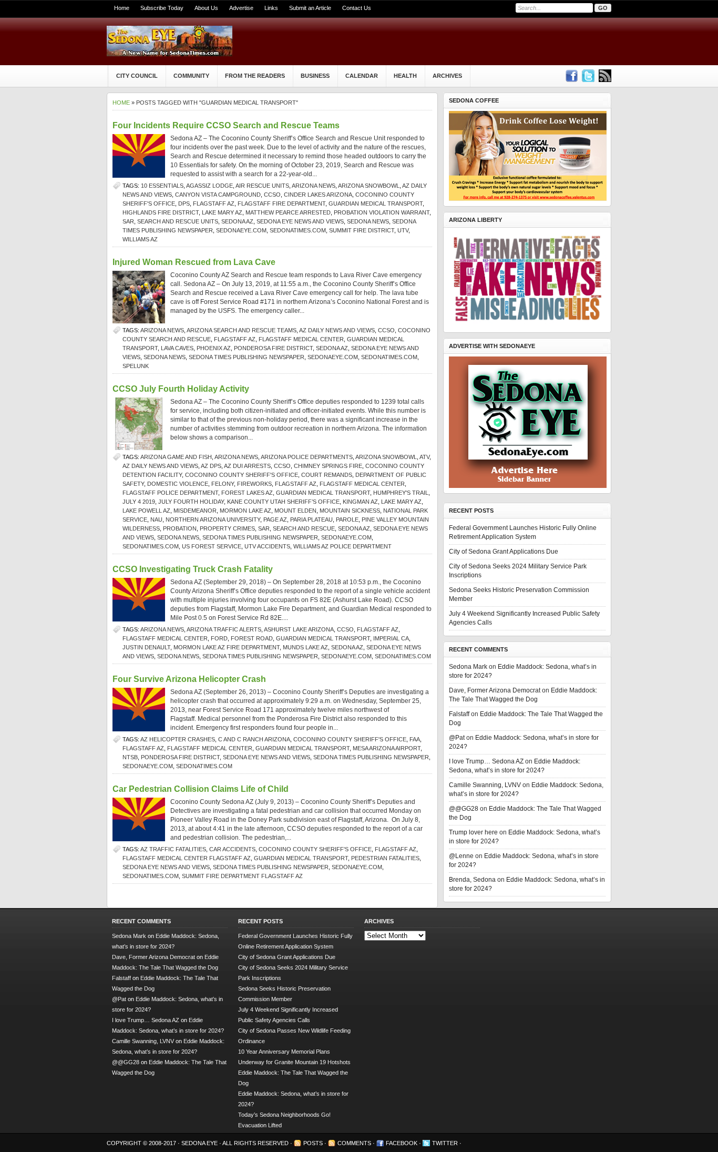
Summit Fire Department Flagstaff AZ (242, 876)
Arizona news (313, 185)
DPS (184, 203)
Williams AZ (140, 239)
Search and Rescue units (177, 221)
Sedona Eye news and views (300, 221)
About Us (206, 8)
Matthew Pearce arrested (288, 212)
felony (222, 484)
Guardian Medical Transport (376, 203)
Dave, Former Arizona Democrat (494, 690)
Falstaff (459, 714)
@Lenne (461, 856)
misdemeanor (195, 510)
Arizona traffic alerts (224, 629)
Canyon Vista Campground (218, 194)
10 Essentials (162, 185)
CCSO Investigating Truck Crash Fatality (192, 569)
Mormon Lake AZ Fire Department (226, 647)
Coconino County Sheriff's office (241, 475)
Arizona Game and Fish (176, 457)
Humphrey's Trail (400, 493)
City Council (137, 76)
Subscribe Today (161, 8)
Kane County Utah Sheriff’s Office (283, 501)
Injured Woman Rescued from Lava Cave (193, 262)
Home (121, 8)
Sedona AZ (237, 221)
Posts (313, 1143)
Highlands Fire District (160, 212)
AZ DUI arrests (247, 466)
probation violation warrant (381, 212)
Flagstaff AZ (213, 203)
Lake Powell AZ (146, 510)
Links (271, 8)
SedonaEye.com (241, 230)
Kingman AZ (360, 501)
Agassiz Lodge (209, 185)
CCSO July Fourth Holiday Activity (180, 388)
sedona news (368, 221)
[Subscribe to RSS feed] (605, 75)
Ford (219, 638)
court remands (326, 475)
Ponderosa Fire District (273, 348)
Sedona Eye (200, 1143)
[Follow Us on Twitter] (588, 75)
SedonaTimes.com (298, 230)
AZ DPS (211, 466)
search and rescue (304, 528)
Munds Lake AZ (305, 647)
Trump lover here (473, 832)
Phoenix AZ (214, 348)
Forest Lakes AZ (247, 493)
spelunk (135, 366)
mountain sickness (350, 510)
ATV (424, 457)
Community (191, 76)
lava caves (177, 348)
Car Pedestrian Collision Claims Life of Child (200, 788)
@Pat (457, 737)
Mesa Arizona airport (386, 748)
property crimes (227, 528)
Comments (354, 1143)
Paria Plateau (311, 519)
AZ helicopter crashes (177, 739)
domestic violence (177, 484)
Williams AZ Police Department (342, 546)
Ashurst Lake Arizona (299, 629)
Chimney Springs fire (328, 466)
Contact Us (356, 8)
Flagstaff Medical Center (301, 339)
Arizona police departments (307, 457)
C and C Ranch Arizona (254, 739)
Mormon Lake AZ (245, 510)
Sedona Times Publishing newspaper (246, 357)
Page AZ (275, 519)
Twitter (445, 1143)
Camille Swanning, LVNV (485, 785)
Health (405, 76)
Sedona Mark (468, 666)
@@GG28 (463, 808)
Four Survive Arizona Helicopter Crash (189, 679)
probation (180, 528)
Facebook (401, 1143)
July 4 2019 (138, 501)
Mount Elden (295, 510)
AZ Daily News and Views (337, 330)
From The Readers (255, 76)
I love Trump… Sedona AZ (486, 761)
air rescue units (262, 185)
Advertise (241, 8)
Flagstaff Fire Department (281, 203)
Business (315, 76)
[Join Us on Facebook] (571, 75)
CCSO (272, 194)
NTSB (130, 757)
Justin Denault (146, 647)
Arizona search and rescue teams (241, 330)
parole (347, 519)
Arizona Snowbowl (368, 185)
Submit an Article (310, 8)
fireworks (254, 484)
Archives (447, 76)
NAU (156, 519)
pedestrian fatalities (385, 858)
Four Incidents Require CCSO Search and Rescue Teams (226, 125)
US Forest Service (211, 546)
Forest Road (252, 638)
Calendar (361, 76)
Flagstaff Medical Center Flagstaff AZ (186, 858)
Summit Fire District (361, 230)
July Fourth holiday (191, 501)
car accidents (232, 849)
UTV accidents (267, 546)
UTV (402, 230)
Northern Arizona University (213, 519)
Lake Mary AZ (222, 212)
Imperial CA (391, 638)
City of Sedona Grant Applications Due (503, 551)
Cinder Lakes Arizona (318, 194)
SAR (128, 221)
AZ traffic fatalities (173, 849)
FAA (414, 739)
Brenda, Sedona (472, 879)
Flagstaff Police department (170, 493)
